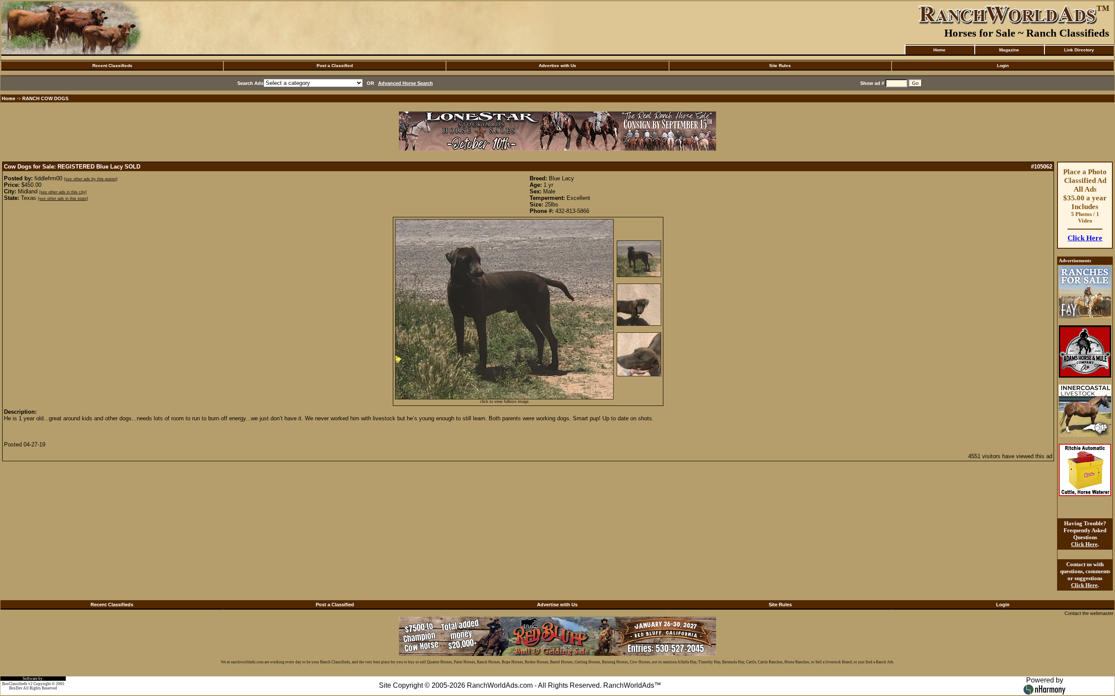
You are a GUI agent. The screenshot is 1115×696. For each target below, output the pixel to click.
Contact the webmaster (1089, 613)
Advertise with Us (557, 65)
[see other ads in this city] (63, 192)
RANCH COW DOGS (45, 98)
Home (939, 49)
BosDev (16, 688)
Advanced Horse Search (405, 83)
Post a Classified (335, 65)
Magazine (1009, 49)
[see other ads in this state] (63, 198)
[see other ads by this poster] (91, 179)
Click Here (1085, 238)
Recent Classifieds (112, 65)
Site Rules (780, 65)
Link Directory (1079, 49)
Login (1003, 65)
